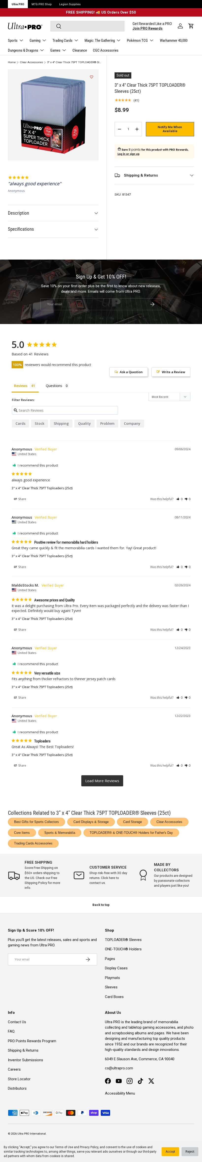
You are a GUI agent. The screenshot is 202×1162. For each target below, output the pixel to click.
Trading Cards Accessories (33, 843)
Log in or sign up (128, 154)
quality (84, 423)
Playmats (112, 978)
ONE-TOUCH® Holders (123, 949)
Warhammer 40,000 (173, 40)
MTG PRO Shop (42, 4)
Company (132, 423)
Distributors (17, 1088)
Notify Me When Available (170, 129)
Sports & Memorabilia (59, 833)
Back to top (101, 905)
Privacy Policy (89, 1147)
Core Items (22, 833)
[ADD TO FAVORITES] (91, 77)
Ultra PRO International (31, 1133)
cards (20, 423)
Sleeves (111, 987)
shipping (61, 423)
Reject (189, 1151)
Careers (14, 1069)
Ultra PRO (18, 4)
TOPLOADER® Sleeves (123, 940)
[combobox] (87, 26)
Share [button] (21, 499)
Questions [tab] (54, 385)
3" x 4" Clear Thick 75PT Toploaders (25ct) (42, 488)
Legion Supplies (70, 4)
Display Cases (116, 968)
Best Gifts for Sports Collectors (36, 822)
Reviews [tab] (20, 385)
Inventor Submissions (25, 1060)
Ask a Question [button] (131, 372)
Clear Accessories (31, 62)
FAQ (11, 1031)
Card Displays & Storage (91, 822)
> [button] (102, 780)
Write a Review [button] (173, 372)
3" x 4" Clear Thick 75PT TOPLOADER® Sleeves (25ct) (74, 62)
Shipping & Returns (23, 1050)
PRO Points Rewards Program (32, 1041)
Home (12, 62)
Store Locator (19, 1079)
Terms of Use (64, 1147)
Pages (110, 959)
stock (39, 423)
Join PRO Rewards (148, 28)
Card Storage (132, 822)
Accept (170, 1151)
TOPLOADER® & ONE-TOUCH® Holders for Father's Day (131, 833)
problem (107, 423)
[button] (191, 25)
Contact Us (17, 1022)
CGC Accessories (105, 50)
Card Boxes (114, 997)
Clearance (79, 50)
